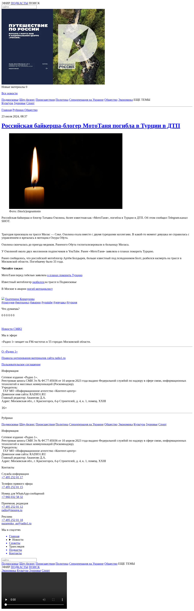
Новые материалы (14, 86)
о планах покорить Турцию (64, 275)
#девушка (59, 302)
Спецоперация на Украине (86, 99)
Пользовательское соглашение (21, 364)
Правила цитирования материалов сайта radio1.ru (34, 358)
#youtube (47, 302)
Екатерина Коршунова (19, 299)
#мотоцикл (22, 302)
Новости (17, 539)
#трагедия (8, 302)
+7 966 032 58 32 (12, 497)
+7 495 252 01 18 (12, 520)
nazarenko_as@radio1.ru (16, 523)
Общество (110, 99)
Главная (7, 110)
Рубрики (18, 110)
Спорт (30, 103)
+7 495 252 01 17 (12, 477)
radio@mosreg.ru (12, 510)
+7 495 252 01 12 (12, 506)
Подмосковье (10, 99)
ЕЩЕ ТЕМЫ (142, 99)
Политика (62, 99)
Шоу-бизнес (27, 99)
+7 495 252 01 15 (12, 487)
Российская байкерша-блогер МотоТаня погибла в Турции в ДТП (91, 125)
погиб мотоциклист (40, 288)
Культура (7, 103)
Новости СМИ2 (12, 328)
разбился (38, 282)
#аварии (35, 302)
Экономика (125, 99)
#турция (71, 302)
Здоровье (20, 103)
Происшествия (45, 99)
